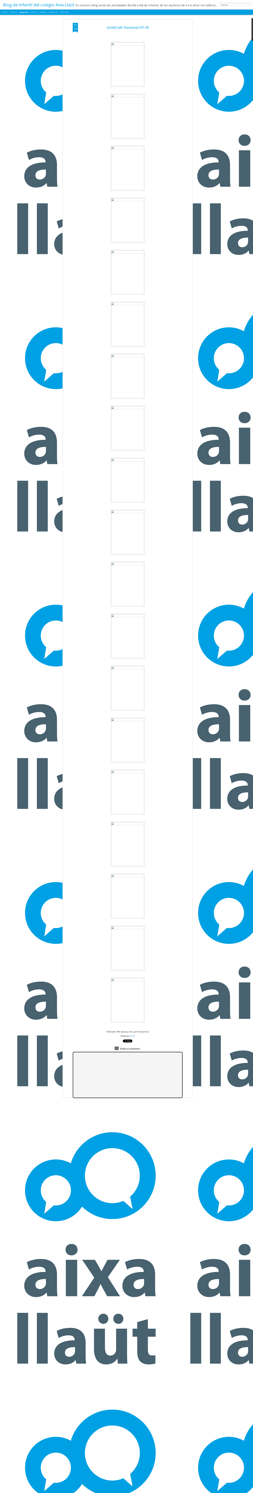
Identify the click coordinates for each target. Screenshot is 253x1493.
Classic (4, 12)
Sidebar (43, 12)
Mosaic (34, 12)
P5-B (132, 1036)
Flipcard (13, 12)
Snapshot (53, 12)
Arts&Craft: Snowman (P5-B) (128, 27)
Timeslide (64, 12)
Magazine (24, 12)
